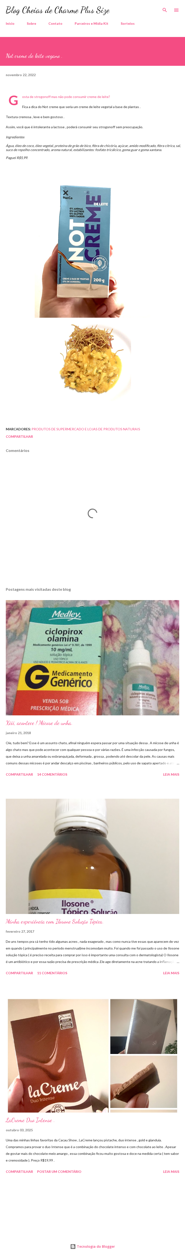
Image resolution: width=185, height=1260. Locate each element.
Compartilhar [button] (19, 436)
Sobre (31, 23)
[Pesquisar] (165, 9)
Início (10, 23)
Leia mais (171, 774)
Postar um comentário (59, 1171)
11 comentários (52, 973)
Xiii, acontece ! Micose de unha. (39, 722)
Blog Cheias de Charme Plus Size (57, 10)
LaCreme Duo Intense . (30, 1120)
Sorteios (128, 23)
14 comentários (52, 774)
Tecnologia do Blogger (95, 1246)
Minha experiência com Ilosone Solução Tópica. (55, 921)
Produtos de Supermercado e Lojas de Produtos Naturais (86, 429)
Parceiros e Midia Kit (91, 23)
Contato (55, 23)
